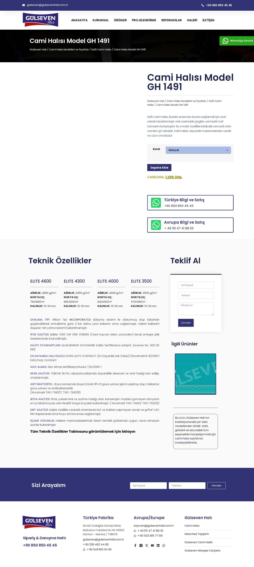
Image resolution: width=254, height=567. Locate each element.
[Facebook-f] (135, 545)
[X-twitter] (146, 545)
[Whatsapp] (163, 545)
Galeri (192, 20)
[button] (175, 371)
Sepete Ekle (159, 167)
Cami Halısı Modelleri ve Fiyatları (69, 49)
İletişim (208, 20)
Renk (156, 149)
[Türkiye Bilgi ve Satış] (156, 202)
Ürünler (120, 20)
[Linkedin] (158, 545)
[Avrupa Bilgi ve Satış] (156, 225)
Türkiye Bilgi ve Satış (184, 200)
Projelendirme (144, 20)
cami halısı (182, 438)
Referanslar (171, 20)
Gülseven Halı (38, 49)
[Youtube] (152, 545)
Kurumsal (101, 20)
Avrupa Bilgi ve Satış (184, 222)
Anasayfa (79, 20)
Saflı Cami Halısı (101, 49)
